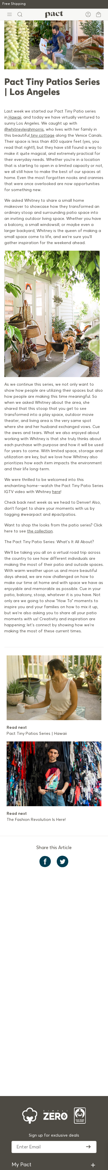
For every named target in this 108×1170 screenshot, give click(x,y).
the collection (40, 531)
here (56, 492)
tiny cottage (42, 136)
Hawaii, (14, 117)
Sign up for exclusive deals (54, 1135)
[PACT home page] (54, 14)
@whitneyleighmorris (24, 130)
